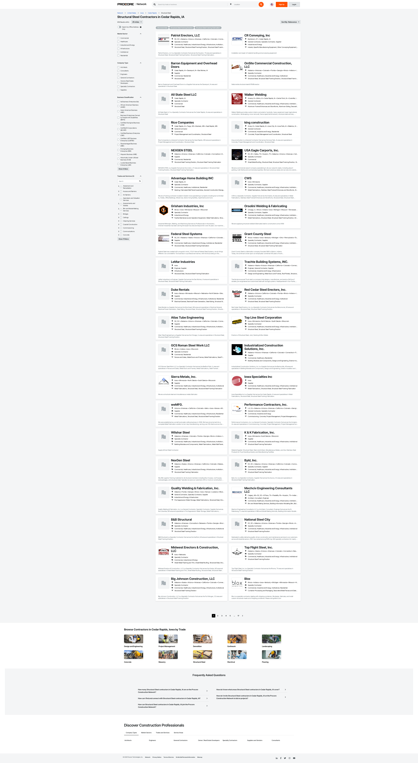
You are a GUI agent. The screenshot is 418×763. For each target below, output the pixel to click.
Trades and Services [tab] (162, 733)
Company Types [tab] (131, 733)
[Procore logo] (126, 4)
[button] (118, 38)
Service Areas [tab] (178, 733)
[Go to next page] (242, 615)
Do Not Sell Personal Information (185, 757)
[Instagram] (289, 758)
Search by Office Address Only (130, 28)
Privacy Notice (157, 757)
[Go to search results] (140, 181)
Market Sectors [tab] (146, 733)
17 (238, 616)
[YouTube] (294, 758)
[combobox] (245, 4)
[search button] (261, 4)
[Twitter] (285, 758)
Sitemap (199, 757)
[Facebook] (280, 758)
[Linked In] (277, 758)
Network (141, 4)
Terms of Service (168, 757)
